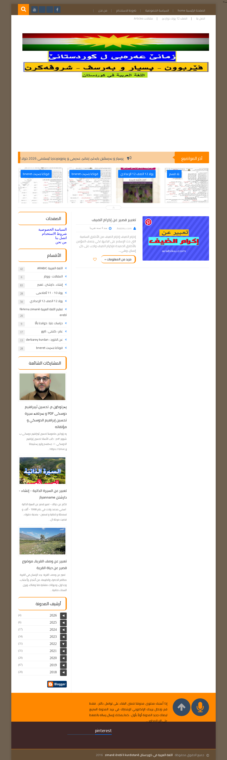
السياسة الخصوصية (157, 10)
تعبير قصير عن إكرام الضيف (114, 219)
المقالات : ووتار (53, 276)
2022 (53, 644)
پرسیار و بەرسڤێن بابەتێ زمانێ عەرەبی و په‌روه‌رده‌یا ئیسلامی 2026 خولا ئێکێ (84, 158)
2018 (53, 672)
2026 (53, 615)
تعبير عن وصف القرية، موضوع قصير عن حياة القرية (44, 564)
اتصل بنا (200, 18)
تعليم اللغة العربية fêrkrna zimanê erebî (43, 312)
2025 (53, 622)
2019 (53, 665)
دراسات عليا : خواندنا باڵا (49, 323)
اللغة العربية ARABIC (50, 268)
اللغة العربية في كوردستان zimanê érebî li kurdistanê (139, 755)
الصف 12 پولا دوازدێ (174, 18)
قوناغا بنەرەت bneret (49, 348)
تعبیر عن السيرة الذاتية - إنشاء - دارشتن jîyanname (43, 494)
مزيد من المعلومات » (117, 259)
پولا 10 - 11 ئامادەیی (49, 293)
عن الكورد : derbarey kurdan (44, 339)
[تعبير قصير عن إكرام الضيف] (176, 238)
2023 (53, 636)
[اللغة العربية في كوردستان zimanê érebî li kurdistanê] (115, 76)
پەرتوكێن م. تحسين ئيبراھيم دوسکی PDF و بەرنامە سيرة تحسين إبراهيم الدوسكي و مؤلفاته (46, 416)
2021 (53, 651)
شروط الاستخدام (126, 10)
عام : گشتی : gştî (52, 331)
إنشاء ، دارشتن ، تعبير (50, 284)
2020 (53, 658)
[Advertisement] (113, 116)
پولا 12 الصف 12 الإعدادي (46, 301)
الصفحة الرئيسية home (191, 10)
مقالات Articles (143, 18)
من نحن (102, 10)
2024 (53, 629)
